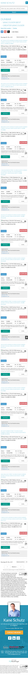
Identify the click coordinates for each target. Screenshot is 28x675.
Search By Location (6, 28)
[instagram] (18, 638)
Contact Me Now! (14, 632)
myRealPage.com (14, 661)
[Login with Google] (5, 32)
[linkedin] (14, 638)
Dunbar (15, 28)
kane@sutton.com (5, 78)
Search (14, 12)
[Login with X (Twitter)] (8, 32)
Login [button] (15, 32)
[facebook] (10, 638)
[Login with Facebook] (2, 32)
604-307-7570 (5, 77)
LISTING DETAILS (5, 70)
